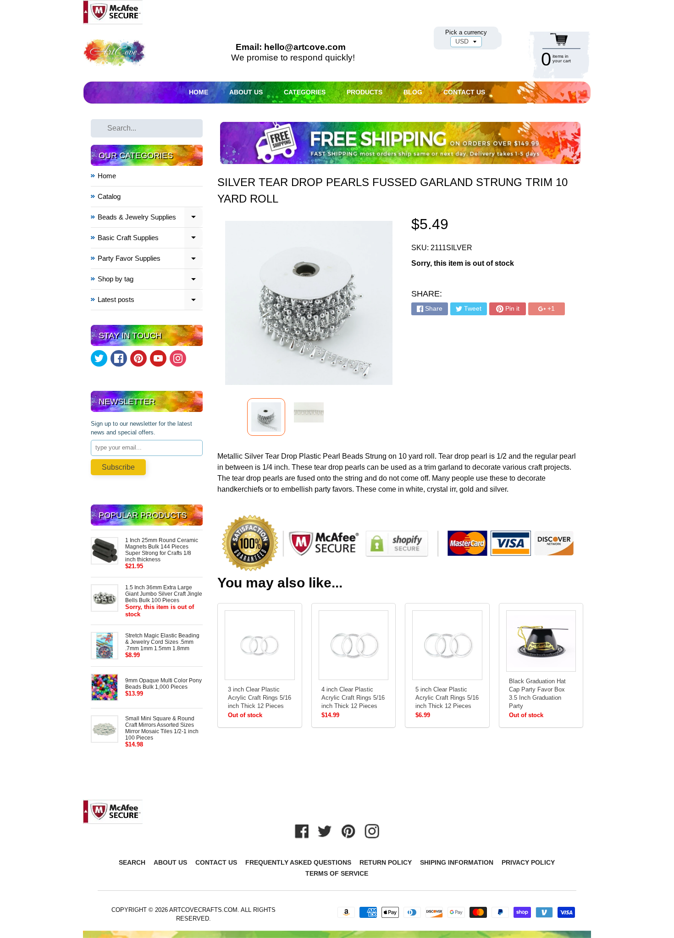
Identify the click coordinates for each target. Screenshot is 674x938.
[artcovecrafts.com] (114, 52)
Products (364, 92)
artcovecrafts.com (203, 909)
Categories (305, 92)
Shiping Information (456, 862)
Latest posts (150, 301)
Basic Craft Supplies (150, 239)
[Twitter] (99, 358)
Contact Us (464, 92)
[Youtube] (158, 358)
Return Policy (385, 862)
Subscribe (118, 467)
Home (198, 92)
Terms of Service (336, 873)
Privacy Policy (528, 862)
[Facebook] (118, 358)
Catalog (109, 196)
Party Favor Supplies (150, 259)
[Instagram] (178, 358)
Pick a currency (466, 32)
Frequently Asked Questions (298, 862)
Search (132, 862)
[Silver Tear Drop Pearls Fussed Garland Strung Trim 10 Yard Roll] (266, 417)
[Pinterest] (138, 358)
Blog (412, 92)
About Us (246, 92)
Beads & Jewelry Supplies (150, 218)
